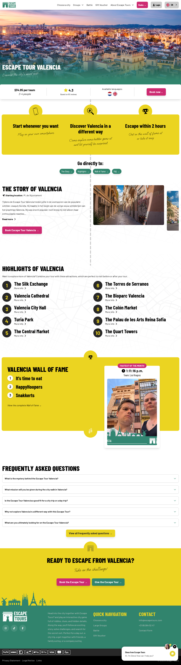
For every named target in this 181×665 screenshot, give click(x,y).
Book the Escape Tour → (73, 582)
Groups (76, 5)
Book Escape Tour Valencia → (22, 230)
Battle (90, 5)
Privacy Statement (11, 660)
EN (172, 5)
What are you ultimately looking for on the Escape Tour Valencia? (37, 522)
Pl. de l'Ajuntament (24, 195)
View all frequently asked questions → (90, 533)
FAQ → (117, 171)
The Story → (67, 171)
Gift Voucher (101, 5)
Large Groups (100, 625)
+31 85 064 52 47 (146, 625)
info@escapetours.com (150, 620)
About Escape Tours (121, 5)
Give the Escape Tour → (108, 582)
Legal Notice (28, 660)
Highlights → (84, 171)
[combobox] (172, 4)
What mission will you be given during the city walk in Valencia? (36, 489)
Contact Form (145, 630)
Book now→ (156, 91)
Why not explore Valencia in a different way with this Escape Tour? (37, 511)
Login (157, 5)
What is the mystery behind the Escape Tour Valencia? (31, 478)
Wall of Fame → (102, 171)
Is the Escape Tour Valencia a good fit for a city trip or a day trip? (36, 500)
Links (39, 660)
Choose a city (63, 5)
